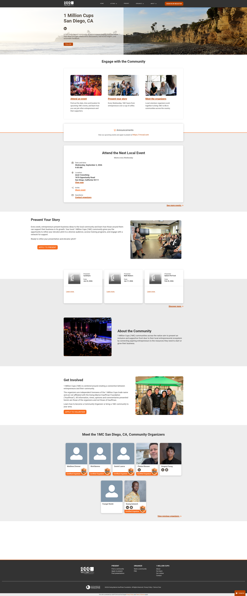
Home (102, 3)
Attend (112, 3)
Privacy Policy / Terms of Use (152, 587)
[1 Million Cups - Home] (69, 3)
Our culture (160, 573)
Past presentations (118, 573)
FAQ (135, 571)
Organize (139, 3)
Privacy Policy (130, 594)
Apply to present (117, 571)
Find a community (118, 569)
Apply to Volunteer (75, 412)
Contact (159, 575)
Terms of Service (140, 594)
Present (126, 3)
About (153, 3)
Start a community (140, 569)
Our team (159, 571)
